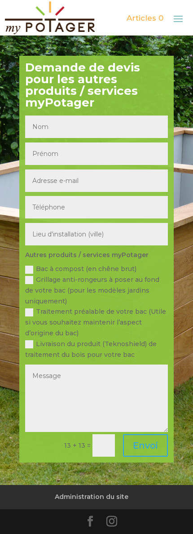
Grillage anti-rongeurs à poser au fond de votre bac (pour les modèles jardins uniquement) (92, 290)
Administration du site (91, 497)
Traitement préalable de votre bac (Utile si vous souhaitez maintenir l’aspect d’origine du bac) (95, 322)
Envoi (145, 445)
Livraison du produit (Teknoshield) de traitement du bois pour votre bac (91, 349)
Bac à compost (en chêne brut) (86, 269)
